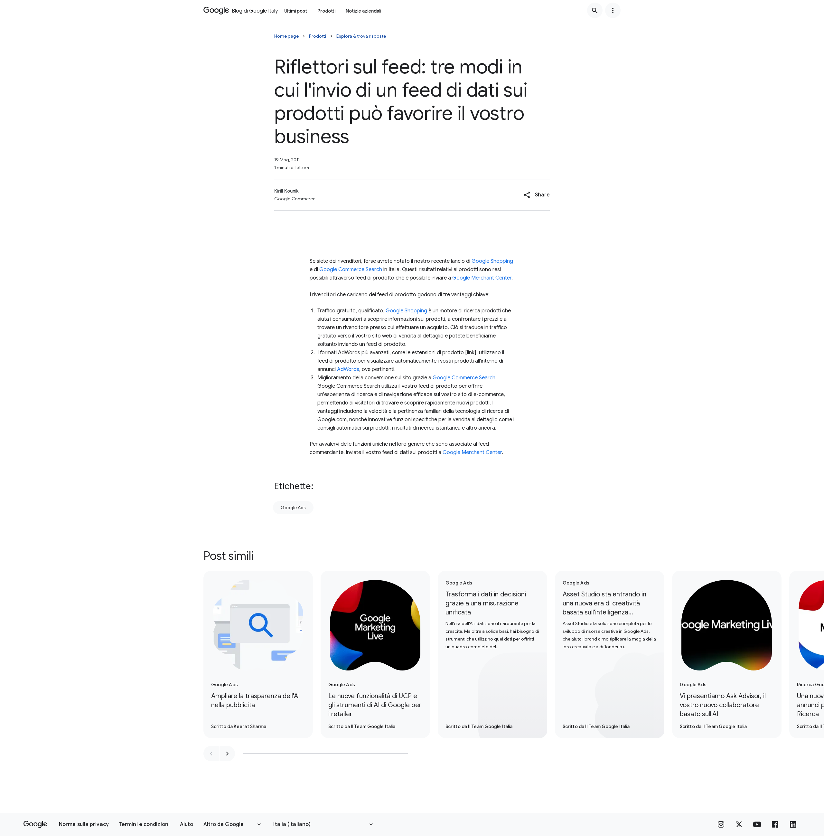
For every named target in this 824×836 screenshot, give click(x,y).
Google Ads (293, 507)
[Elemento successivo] (227, 753)
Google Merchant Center (481, 278)
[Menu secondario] (613, 10)
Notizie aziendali (363, 11)
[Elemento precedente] (211, 753)
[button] (537, 195)
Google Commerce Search (350, 269)
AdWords (348, 369)
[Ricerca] (595, 10)
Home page (286, 36)
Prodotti (326, 11)
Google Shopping (492, 261)
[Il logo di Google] (35, 824)
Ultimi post (295, 11)
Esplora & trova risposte (361, 36)
